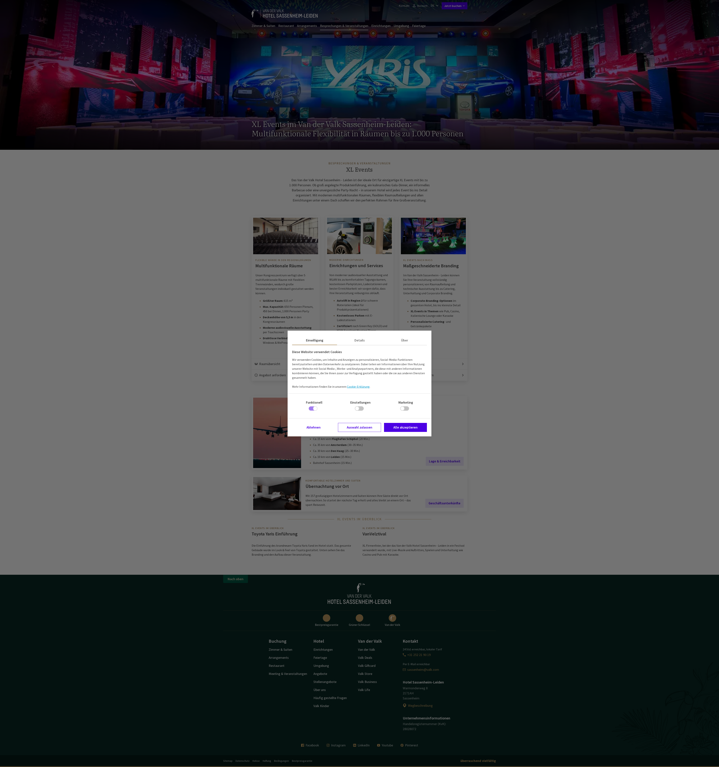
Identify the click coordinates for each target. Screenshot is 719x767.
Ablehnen (314, 427)
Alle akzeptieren (405, 427)
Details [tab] (359, 340)
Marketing (405, 402)
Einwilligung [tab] (314, 340)
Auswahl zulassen (359, 427)
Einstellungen (360, 402)
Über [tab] (404, 340)
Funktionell (314, 402)
